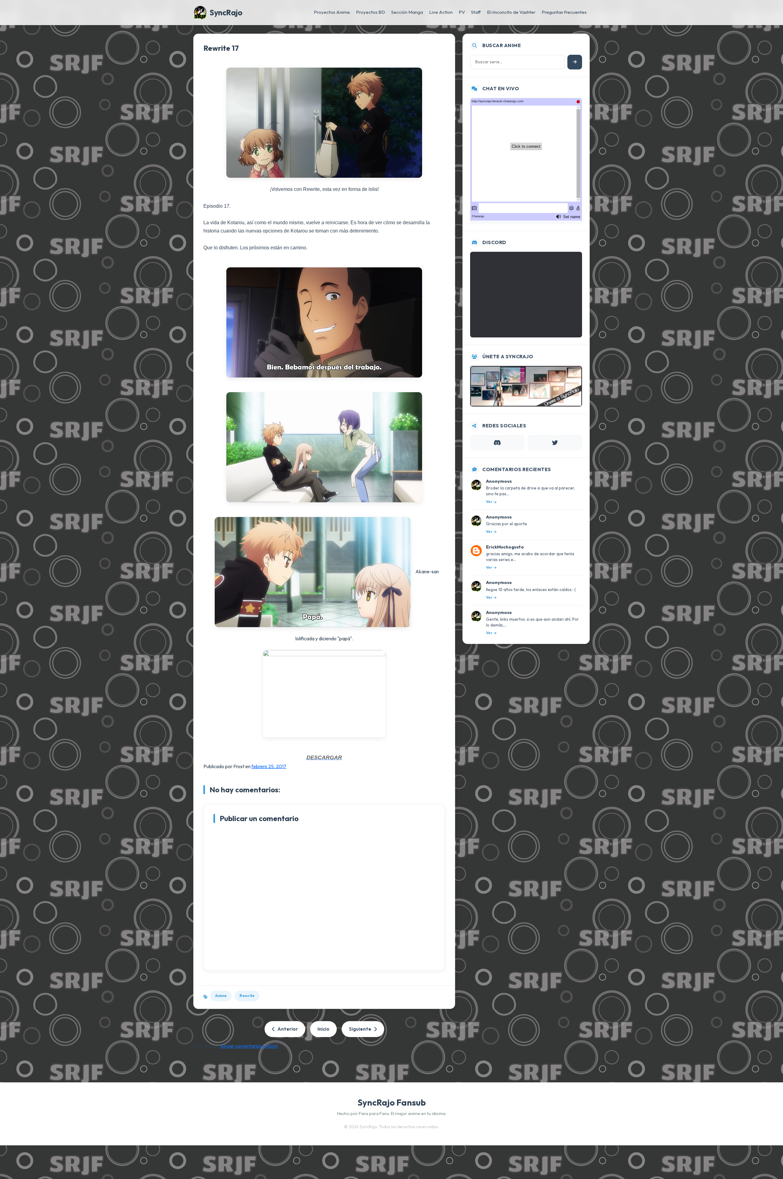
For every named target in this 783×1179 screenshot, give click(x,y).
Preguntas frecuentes (564, 12)
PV (462, 12)
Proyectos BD (370, 12)
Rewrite (246, 995)
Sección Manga (407, 12)
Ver (489, 501)
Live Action (441, 12)
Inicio (323, 1029)
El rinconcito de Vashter (511, 12)
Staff (476, 12)
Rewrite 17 (221, 48)
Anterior (287, 1029)
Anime (221, 995)
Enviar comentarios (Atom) (249, 1046)
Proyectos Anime (332, 12)
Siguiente (360, 1029)
